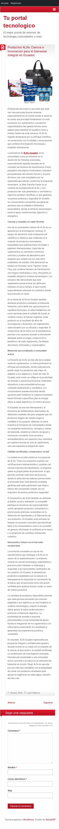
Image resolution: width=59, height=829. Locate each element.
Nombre (12, 767)
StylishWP (51, 819)
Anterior (11, 702)
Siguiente (48, 702)
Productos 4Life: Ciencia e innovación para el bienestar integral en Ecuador (27, 51)
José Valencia (33, 693)
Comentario (14, 730)
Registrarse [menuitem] (16, 3)
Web (10, 790)
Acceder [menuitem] (5, 3)
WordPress (28, 819)
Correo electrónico (17, 779)
